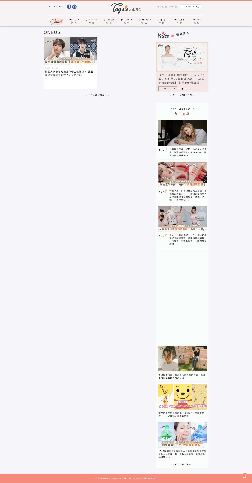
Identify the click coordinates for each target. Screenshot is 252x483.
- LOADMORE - (97, 95)
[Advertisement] (180, 294)
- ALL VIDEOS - (182, 95)
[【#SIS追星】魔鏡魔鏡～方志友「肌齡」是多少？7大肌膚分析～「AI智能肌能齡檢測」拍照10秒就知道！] (182, 57)
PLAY (166, 89)
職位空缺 (162, 6)
